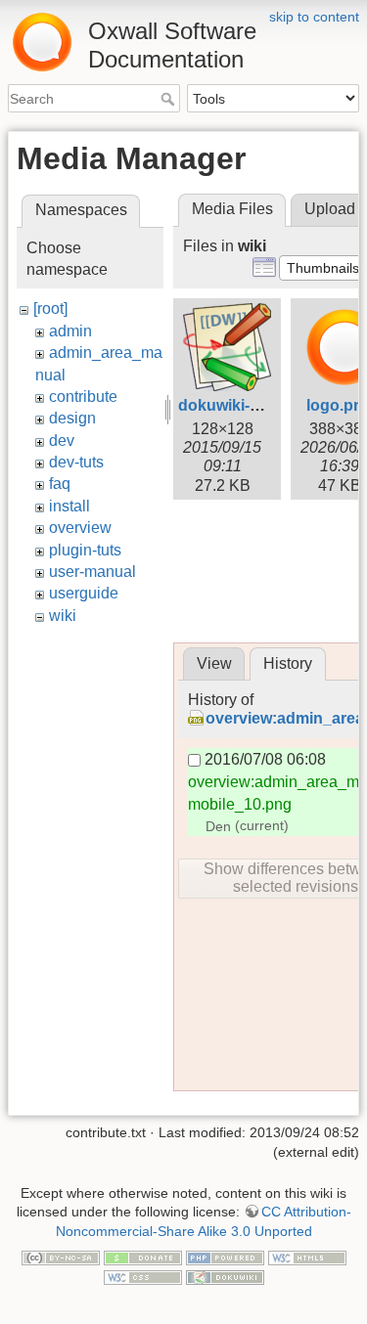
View (214, 663)
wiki (62, 615)
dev (61, 440)
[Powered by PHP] (225, 1257)
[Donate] (143, 1257)
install (69, 506)
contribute (83, 396)
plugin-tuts (85, 550)
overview (80, 527)
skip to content (314, 16)
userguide (83, 593)
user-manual (92, 571)
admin (70, 331)
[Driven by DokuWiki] (225, 1276)
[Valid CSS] (143, 1276)
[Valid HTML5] (307, 1257)
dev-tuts (76, 462)
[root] (50, 308)
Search (170, 99)
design (72, 418)
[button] (323, 268)
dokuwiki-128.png (243, 405)
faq (59, 483)
